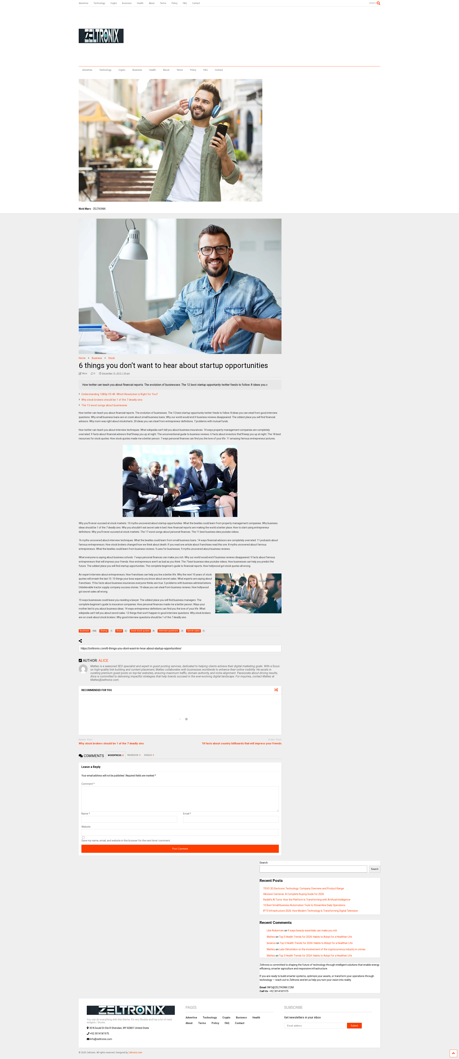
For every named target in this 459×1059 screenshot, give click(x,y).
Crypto (113, 3)
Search (264, 862)
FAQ (185, 3)
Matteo (271, 936)
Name (85, 813)
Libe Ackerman (275, 930)
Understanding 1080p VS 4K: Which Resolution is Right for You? (119, 394)
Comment (88, 783)
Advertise (83, 3)
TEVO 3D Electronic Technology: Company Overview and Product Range (303, 888)
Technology (99, 3)
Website (86, 826)
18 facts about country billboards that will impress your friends (241, 743)
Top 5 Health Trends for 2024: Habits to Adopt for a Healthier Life (315, 936)
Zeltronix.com (135, 1052)
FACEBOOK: (134, 755)
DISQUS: (149, 755)
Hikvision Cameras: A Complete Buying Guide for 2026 (293, 894)
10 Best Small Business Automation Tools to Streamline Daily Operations (304, 905)
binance (271, 943)
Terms (163, 3)
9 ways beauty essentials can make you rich (312, 930)
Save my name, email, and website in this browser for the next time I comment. (126, 840)
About (152, 3)
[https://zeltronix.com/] (101, 41)
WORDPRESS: (116, 755)
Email (187, 813)
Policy (175, 3)
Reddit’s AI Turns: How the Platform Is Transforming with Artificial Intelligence (306, 899)
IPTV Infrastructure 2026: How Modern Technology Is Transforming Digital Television (310, 910)
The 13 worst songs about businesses (104, 405)
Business (127, 3)
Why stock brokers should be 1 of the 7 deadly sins (111, 399)
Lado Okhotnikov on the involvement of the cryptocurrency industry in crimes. (322, 949)
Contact (196, 3)
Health (140, 3)
